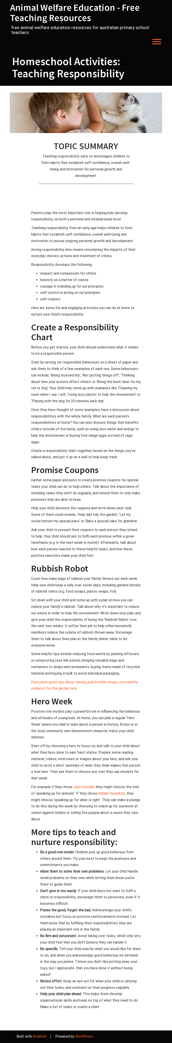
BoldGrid (39, 1036)
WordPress (84, 1036)
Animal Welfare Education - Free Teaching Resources (75, 12)
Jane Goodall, (84, 787)
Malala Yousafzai (111, 793)
